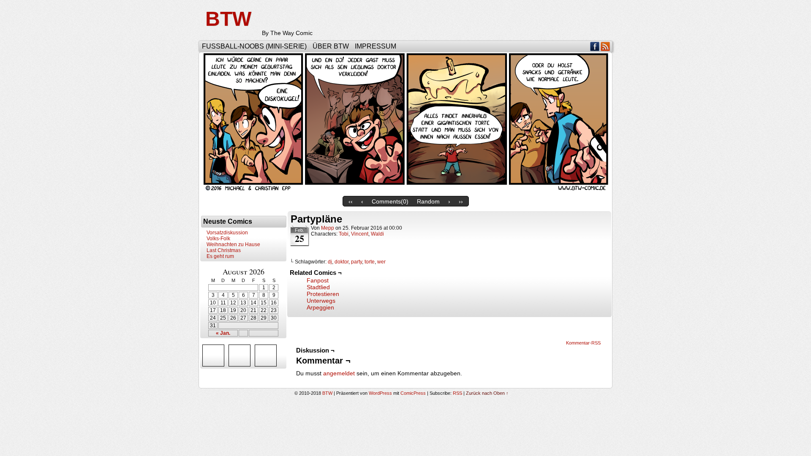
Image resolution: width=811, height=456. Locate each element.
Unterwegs (321, 300)
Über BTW (331, 46)
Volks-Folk (218, 239)
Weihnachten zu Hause (233, 244)
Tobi (343, 234)
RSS (605, 46)
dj (330, 262)
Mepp (327, 228)
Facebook (595, 46)
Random (428, 201)
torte (370, 262)
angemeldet (339, 373)
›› (461, 201)
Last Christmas (224, 250)
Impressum (375, 46)
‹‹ (350, 201)
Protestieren (323, 293)
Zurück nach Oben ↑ (487, 393)
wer (381, 262)
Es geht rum (220, 256)
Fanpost (318, 280)
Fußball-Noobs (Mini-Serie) (254, 46)
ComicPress (413, 393)
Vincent (359, 234)
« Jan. (223, 333)
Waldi (377, 234)
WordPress (380, 393)
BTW (228, 19)
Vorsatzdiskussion (227, 233)
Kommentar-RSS (583, 342)
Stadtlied (318, 287)
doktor (341, 262)
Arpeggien (320, 307)
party (356, 262)
